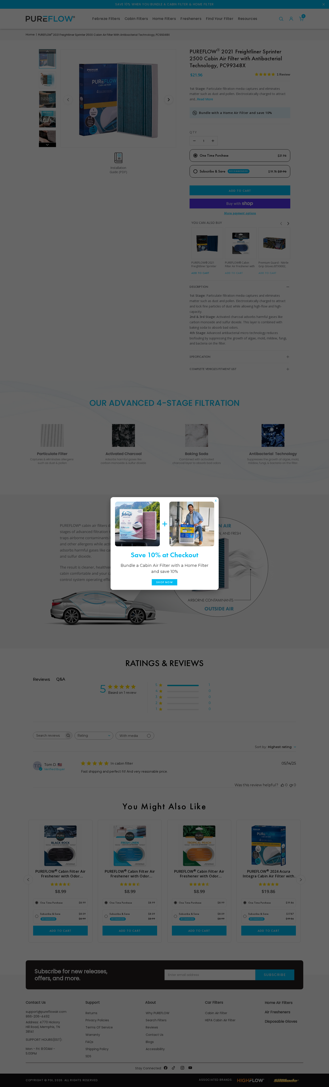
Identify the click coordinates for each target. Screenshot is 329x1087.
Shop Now (164, 582)
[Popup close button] (216, 499)
